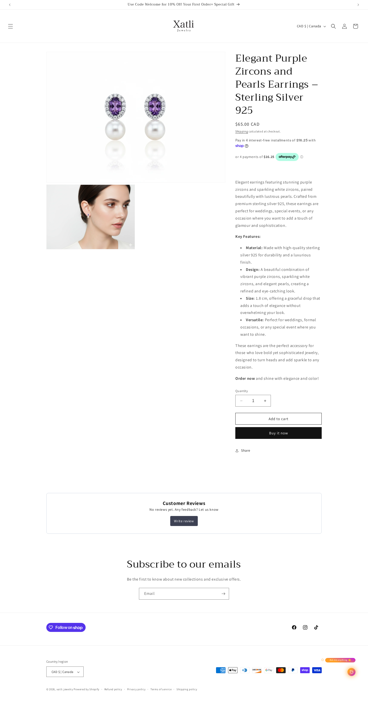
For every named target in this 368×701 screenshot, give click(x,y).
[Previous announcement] (9, 5)
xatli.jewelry (65, 689)
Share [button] (245, 450)
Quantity (241, 391)
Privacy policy (136, 689)
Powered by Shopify (86, 689)
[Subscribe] (223, 594)
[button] (10, 26)
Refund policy (113, 689)
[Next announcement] (358, 5)
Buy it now (278, 433)
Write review (184, 521)
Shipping (241, 131)
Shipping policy (186, 689)
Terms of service (160, 689)
